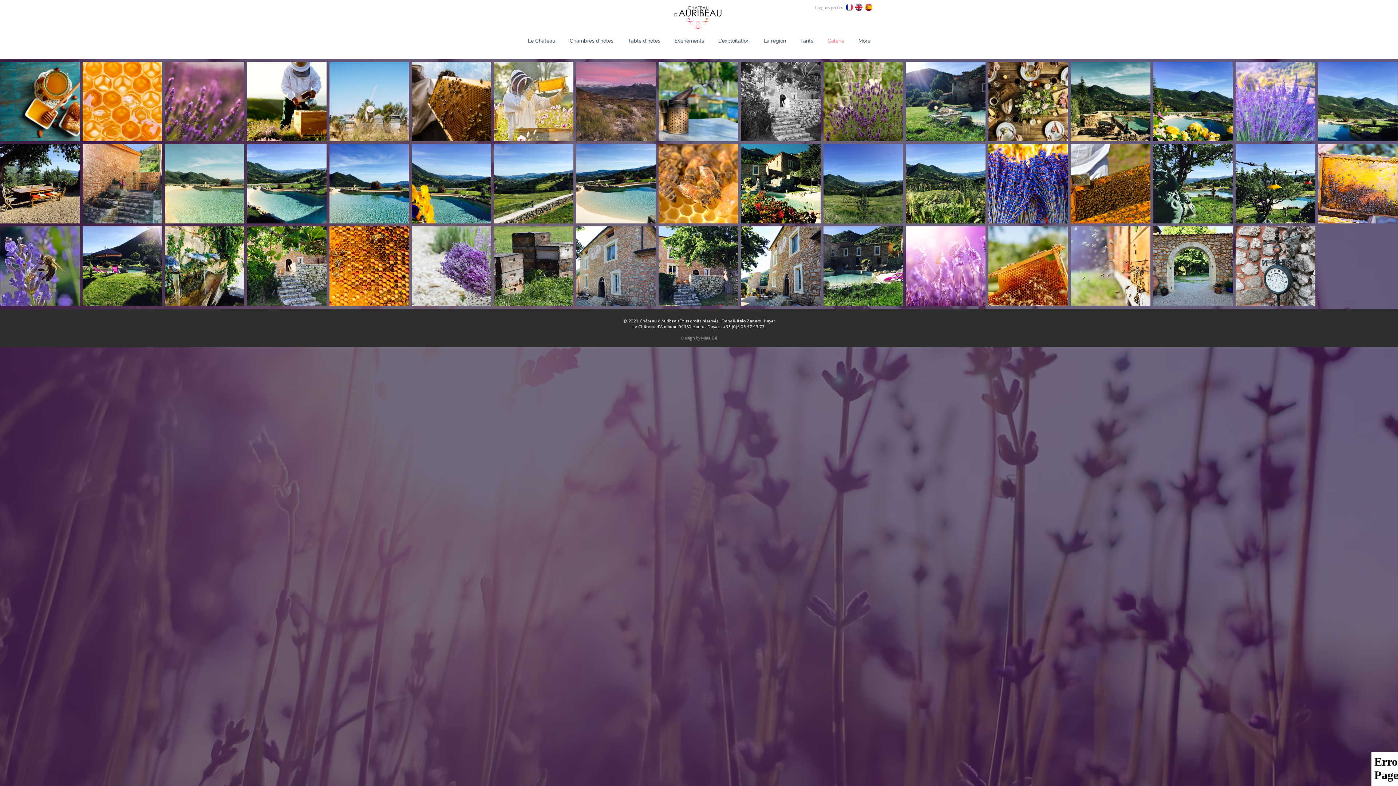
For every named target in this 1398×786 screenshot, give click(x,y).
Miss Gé (709, 338)
